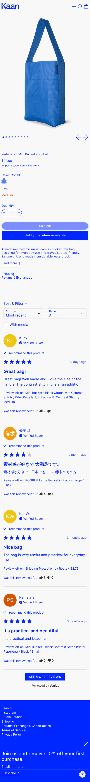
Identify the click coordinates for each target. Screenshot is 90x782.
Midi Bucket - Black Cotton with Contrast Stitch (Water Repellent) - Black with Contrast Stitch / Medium (43, 397)
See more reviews (45, 677)
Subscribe (9, 773)
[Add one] (19, 213)
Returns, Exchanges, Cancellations (26, 726)
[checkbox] (23, 324)
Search (7, 708)
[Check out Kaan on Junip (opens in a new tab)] (54, 685)
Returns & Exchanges (17, 277)
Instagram (9, 712)
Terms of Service (14, 730)
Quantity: (8, 205)
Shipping (7, 165)
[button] (80, 6)
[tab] (3, 137)
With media (19, 324)
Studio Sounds (12, 717)
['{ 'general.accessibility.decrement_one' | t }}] (4, 213)
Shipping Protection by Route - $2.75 (52, 568)
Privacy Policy (12, 734)
